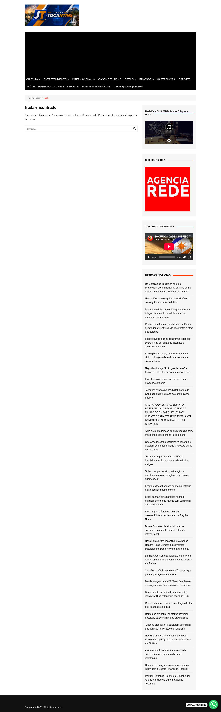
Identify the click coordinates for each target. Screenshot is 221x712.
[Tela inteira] (189, 257)
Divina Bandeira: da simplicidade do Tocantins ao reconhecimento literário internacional (165, 530)
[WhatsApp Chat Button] (213, 704)
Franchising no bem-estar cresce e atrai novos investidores (166, 381)
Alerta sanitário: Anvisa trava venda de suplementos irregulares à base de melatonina (165, 654)
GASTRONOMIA (166, 79)
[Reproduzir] (148, 257)
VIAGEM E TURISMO (109, 79)
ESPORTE (184, 79)
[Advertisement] (110, 53)
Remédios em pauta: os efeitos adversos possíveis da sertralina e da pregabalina (166, 616)
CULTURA (32, 79)
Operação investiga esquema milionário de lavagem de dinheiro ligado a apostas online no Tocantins (168, 446)
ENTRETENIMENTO (55, 79)
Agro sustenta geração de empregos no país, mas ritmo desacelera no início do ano (169, 433)
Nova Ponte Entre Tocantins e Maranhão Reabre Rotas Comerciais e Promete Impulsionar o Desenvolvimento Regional (167, 545)
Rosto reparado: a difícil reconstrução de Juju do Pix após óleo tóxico (169, 605)
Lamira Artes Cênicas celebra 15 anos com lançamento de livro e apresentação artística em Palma (168, 559)
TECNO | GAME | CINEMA (128, 86)
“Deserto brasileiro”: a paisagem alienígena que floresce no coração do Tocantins (168, 627)
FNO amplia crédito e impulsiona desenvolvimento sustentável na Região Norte (166, 515)
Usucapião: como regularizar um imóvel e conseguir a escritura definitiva (167, 300)
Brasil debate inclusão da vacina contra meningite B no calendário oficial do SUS (167, 594)
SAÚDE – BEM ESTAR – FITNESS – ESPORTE (52, 86)
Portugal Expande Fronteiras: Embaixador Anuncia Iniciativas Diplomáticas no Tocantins (167, 680)
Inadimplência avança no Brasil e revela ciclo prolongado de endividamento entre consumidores (167, 357)
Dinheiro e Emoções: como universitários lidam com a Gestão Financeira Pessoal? (167, 667)
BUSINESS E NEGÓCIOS (96, 86)
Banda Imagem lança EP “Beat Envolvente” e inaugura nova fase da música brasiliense (168, 583)
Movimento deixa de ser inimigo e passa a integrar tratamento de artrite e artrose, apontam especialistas (167, 313)
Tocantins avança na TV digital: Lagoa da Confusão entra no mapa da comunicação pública (167, 394)
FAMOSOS (145, 79)
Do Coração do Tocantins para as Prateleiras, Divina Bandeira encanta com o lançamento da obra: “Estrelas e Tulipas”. (168, 288)
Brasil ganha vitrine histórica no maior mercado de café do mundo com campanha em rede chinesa (168, 501)
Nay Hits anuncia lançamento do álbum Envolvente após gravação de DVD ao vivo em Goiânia (168, 639)
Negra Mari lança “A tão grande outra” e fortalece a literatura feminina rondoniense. (167, 370)
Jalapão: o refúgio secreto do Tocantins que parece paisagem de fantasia (168, 572)
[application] (169, 246)
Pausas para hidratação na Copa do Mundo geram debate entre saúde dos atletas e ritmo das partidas (169, 328)
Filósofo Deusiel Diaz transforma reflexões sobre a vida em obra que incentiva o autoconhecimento (167, 343)
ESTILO (129, 79)
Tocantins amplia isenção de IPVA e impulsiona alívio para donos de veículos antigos (167, 460)
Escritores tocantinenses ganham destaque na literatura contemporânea (168, 488)
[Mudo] (184, 257)
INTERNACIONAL (82, 79)
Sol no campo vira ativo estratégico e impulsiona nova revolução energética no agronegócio (167, 475)
